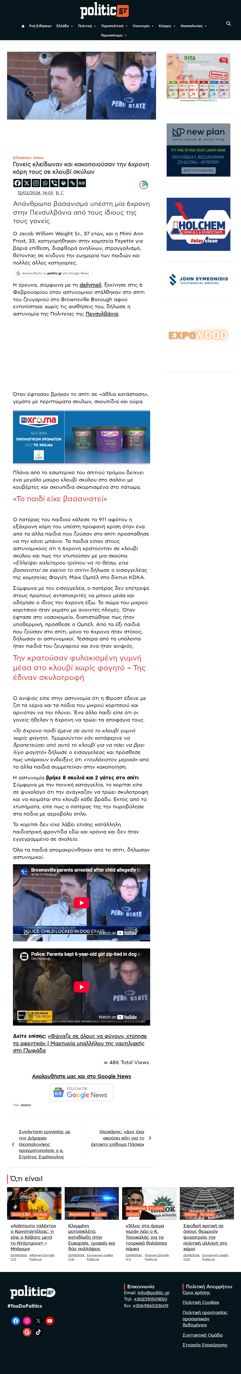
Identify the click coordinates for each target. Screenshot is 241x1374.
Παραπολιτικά (112, 26)
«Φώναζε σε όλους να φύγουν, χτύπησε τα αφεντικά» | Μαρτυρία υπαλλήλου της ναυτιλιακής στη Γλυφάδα (80, 1043)
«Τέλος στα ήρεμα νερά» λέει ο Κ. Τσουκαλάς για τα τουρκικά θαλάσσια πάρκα (146, 1238)
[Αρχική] (23, 26)
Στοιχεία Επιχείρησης (205, 1345)
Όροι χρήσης (196, 1293)
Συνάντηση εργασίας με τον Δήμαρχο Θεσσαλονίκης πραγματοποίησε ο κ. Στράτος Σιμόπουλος (44, 1144)
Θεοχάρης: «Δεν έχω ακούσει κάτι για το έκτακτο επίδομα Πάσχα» (117, 1138)
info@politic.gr (153, 1293)
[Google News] (82, 183)
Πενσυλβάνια (102, 313)
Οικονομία (141, 26)
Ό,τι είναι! (40, 1214)
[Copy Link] (72, 183)
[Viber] (54, 183)
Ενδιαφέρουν (22, 157)
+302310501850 (150, 1299)
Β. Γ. (60, 193)
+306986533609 (151, 1306)
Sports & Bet (21, 1214)
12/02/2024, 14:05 (35, 193)
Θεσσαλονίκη (191, 26)
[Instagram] (36, 183)
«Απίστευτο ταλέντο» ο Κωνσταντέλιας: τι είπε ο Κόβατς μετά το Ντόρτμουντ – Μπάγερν (33, 1238)
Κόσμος (165, 26)
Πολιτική (85, 26)
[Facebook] (17, 183)
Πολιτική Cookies (201, 1302)
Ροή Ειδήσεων (40, 26)
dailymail (90, 285)
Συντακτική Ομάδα (203, 1335)
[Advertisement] (81, 354)
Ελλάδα (62, 26)
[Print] (63, 183)
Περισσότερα (111, 35)
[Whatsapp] (45, 183)
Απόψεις (191, 1214)
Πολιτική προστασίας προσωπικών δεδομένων (205, 1319)
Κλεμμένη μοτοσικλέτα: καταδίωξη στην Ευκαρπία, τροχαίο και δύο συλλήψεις (91, 1238)
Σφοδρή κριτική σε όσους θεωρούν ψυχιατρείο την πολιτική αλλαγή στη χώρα (205, 1238)
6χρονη (26, 1104)
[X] (27, 183)
